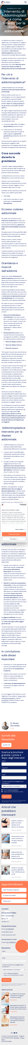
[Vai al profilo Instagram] (11, 1032)
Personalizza (13, 539)
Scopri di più (13, 1000)
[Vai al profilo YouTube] (14, 1032)
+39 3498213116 (9, 915)
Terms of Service (5, 801)
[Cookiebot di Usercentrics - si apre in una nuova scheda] (20, 505)
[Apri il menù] (25, 2)
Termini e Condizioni (13, 790)
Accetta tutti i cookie (14, 534)
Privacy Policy (22, 800)
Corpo (19, 8)
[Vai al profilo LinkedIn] (16, 1032)
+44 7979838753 (11, 942)
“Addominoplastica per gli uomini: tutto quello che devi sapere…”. (12, 105)
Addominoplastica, (12, 8)
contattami (5, 700)
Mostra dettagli (19, 529)
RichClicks (16, 1038)
